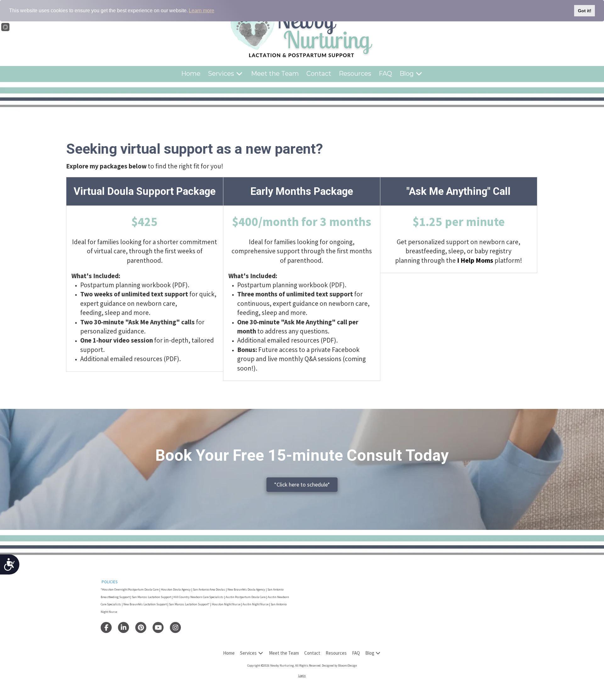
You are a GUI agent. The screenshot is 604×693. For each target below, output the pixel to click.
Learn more (201, 10)
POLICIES (109, 582)
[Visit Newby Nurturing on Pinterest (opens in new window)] (140, 627)
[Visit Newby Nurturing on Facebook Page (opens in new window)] (106, 627)
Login (302, 676)
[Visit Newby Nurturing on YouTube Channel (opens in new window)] (158, 627)
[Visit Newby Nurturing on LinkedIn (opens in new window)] (123, 627)
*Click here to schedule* (302, 484)
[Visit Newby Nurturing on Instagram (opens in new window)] (175, 627)
